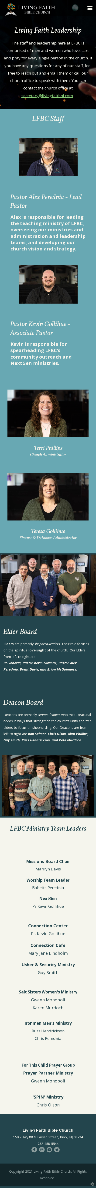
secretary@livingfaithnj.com (47, 95)
